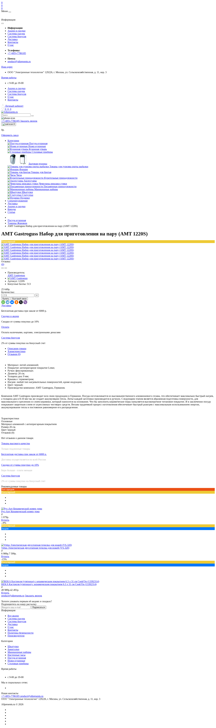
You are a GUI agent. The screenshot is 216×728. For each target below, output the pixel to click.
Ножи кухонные (16, 660)
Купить (6, 298)
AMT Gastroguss (16, 275)
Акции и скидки (16, 30)
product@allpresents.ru (19, 61)
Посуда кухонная (17, 220)
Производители (16, 635)
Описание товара (17, 348)
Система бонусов (17, 36)
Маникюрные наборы (19, 652)
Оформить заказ (10, 135)
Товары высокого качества (15, 443)
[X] (21, 302)
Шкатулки (13, 646)
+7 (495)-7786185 (17, 53)
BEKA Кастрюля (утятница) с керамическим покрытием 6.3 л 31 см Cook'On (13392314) (49, 584)
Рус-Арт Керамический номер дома (20, 511)
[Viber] (25, 302)
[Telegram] (7, 302)
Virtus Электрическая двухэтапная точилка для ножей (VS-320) (35, 548)
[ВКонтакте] (12, 302)
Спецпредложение (18, 200)
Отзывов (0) (14, 354)
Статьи (11, 212)
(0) (2, 264)
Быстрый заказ (19, 298)
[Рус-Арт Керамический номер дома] (21, 508)
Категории (13, 140)
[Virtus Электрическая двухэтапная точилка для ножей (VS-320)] (36, 545)
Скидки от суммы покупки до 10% (20, 465)
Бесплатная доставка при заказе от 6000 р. (24, 454)
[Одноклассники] (16, 302)
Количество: (8, 292)
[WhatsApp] (3, 302)
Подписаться (38, 607)
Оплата (5, 327)
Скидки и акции (10, 316)
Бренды (12, 209)
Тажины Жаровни (17, 223)
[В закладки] (2, 268)
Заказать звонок (28, 121)
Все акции (13, 615)
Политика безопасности (21, 632)
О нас (11, 45)
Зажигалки (13, 649)
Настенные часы (16, 655)
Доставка (13, 39)
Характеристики (16, 351)
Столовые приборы (18, 663)
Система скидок (16, 33)
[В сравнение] (5, 268)
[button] (7, 67)
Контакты (13, 42)
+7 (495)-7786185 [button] (10, 696)
